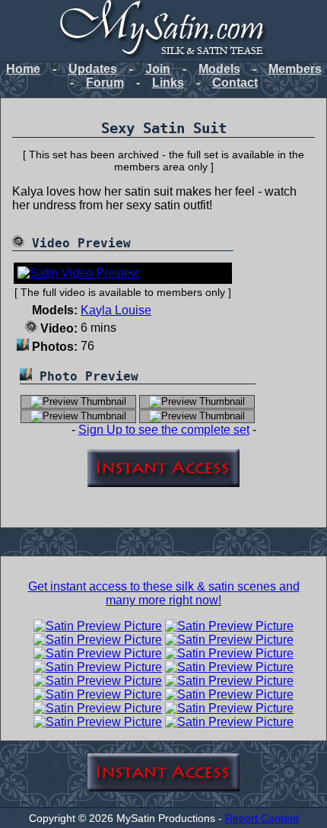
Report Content (262, 818)
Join (157, 68)
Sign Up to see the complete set (163, 429)
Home (23, 68)
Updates (92, 68)
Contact (235, 82)
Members (295, 68)
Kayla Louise (116, 310)
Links (168, 82)
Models (219, 68)
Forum (105, 82)
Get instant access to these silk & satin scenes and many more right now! (164, 593)
